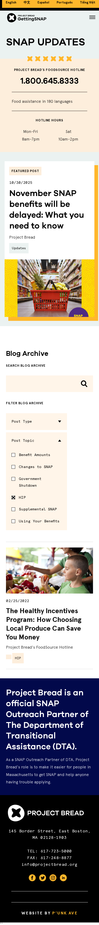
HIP (22, 497)
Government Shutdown (30, 482)
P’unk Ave (65, 913)
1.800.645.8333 (49, 81)
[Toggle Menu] (92, 18)
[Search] (84, 383)
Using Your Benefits (39, 521)
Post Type (22, 421)
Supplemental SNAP (38, 509)
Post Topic (23, 440)
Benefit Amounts (34, 455)
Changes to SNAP (36, 467)
